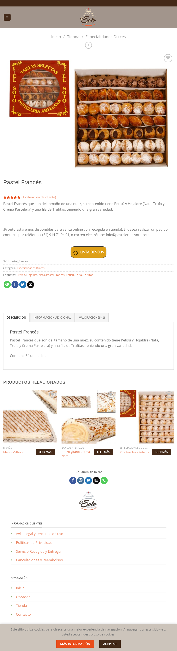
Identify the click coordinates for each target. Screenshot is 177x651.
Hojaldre (31, 275)
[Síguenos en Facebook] (72, 480)
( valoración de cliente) (39, 197)
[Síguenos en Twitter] (88, 480)
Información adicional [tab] (52, 317)
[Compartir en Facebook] (15, 284)
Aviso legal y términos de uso (39, 533)
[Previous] (3, 428)
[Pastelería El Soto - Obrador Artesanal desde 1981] (88, 17)
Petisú (70, 275)
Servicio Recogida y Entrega (38, 551)
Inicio (56, 36)
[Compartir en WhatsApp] (7, 284)
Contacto (23, 614)
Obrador (23, 597)
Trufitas (88, 275)
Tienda (73, 36)
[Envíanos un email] (96, 480)
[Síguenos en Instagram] (80, 480)
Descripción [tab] (16, 317)
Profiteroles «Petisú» (134, 452)
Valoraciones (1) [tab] (92, 317)
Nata (42, 275)
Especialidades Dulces (105, 36)
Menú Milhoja (13, 452)
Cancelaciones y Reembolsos (39, 560)
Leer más (45, 452)
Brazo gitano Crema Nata (76, 454)
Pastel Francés (55, 275)
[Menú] (7, 17)
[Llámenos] (104, 480)
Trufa (78, 275)
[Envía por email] (30, 284)
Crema (21, 275)
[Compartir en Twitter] (22, 284)
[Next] (173, 428)
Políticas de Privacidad (34, 542)
